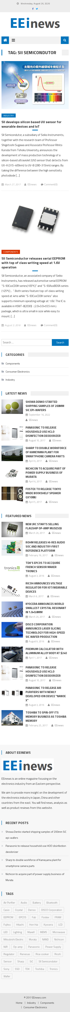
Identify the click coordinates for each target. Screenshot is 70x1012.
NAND (45, 939)
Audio (24, 902)
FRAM (58, 917)
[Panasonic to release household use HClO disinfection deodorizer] (12, 433)
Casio (7, 910)
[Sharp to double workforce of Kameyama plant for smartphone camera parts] (12, 453)
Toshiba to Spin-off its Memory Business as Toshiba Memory (46, 716)
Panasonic (34, 947)
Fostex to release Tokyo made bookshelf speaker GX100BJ (43, 493)
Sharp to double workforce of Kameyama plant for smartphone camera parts (46, 452)
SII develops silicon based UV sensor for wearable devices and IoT (31, 124)
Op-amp (18, 947)
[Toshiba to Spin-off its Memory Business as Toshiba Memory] (12, 718)
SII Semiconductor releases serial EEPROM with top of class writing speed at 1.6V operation (33, 262)
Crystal (19, 910)
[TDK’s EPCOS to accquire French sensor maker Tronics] (12, 568)
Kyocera (48, 924)
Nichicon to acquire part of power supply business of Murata (46, 472)
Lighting (17, 932)
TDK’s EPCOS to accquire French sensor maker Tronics (43, 567)
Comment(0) (50, 184)
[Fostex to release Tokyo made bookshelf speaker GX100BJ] (12, 494)
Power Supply (53, 947)
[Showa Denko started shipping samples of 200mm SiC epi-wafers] (12, 406)
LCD (60, 924)
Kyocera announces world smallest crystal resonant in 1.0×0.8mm (46, 608)
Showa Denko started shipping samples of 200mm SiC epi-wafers (45, 406)
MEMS (43, 932)
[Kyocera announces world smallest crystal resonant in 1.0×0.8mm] (12, 609)
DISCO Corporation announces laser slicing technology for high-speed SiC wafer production (45, 630)
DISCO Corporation (51, 910)
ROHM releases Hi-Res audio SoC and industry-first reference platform (45, 546)
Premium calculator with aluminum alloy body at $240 (46, 651)
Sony (6, 969)
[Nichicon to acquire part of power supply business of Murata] (12, 474)
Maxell (31, 932)
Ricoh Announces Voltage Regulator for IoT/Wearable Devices (46, 587)
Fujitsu (7, 924)
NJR (6, 947)
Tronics (54, 969)
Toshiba (39, 969)
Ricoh (58, 954)
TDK (27, 969)
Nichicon (59, 939)
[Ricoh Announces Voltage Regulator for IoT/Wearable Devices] (12, 588)
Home (19, 1003)
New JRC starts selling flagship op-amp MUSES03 (44, 526)
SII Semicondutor (48, 961)
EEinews (32, 184)
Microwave (59, 932)
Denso (32, 910)
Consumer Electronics (18, 371)
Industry (8, 115)
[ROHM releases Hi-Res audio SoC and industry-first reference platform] (12, 548)
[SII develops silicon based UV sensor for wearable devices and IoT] (35, 85)
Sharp (20, 961)
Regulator (9, 954)
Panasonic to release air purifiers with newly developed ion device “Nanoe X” (46, 694)
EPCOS (22, 917)
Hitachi (20, 924)
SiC (31, 961)
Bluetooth (51, 902)
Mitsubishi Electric (13, 939)
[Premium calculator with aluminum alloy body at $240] (12, 654)
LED (6, 932)
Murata (33, 939)
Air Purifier (9, 902)
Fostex (45, 917)
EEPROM (8, 917)
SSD (17, 969)
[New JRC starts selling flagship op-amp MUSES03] (12, 529)
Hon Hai (33, 924)
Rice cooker (42, 954)
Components (10, 252)
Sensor (8, 961)
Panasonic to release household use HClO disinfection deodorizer (43, 431)
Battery (37, 902)
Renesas (25, 954)
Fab (34, 917)
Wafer (7, 976)
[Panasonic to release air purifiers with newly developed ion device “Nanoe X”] (12, 693)
